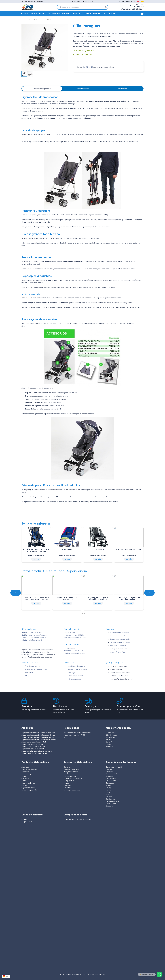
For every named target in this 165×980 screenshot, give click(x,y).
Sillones (66, 783)
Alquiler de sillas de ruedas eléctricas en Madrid (38, 735)
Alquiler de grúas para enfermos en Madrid (36, 751)
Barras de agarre (27, 774)
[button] (81, 613)
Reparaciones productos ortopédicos (77, 733)
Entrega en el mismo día (118, 649)
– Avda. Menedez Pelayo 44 (34, 635)
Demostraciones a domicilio (120, 639)
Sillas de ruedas (111, 735)
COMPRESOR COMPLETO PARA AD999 (67, 598)
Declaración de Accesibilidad (78, 669)
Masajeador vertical (71, 772)
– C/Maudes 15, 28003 (32, 633)
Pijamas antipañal (70, 776)
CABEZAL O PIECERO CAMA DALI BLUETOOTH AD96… (36, 598)
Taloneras (67, 788)
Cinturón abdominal (28, 783)
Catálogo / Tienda (27, 13)
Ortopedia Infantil (26, 20)
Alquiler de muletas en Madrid (32, 744)
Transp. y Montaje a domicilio (120, 642)
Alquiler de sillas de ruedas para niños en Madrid (38, 740)
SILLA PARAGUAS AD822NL (128, 549)
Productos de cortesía (118, 646)
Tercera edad (111, 733)
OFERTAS (112, 13)
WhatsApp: (74, 635)
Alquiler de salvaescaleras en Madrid (34, 742)
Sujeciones (67, 785)
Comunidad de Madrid (114, 767)
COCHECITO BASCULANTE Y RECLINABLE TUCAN (36, 550)
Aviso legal (71, 673)
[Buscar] (106, 7)
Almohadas (25, 767)
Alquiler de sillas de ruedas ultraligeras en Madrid (38, 737)
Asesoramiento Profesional (119, 633)
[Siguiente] (149, 593)
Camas (23, 781)
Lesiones (109, 744)
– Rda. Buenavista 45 (31, 640)
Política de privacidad (75, 676)
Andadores (25, 772)
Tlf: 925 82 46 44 (69, 648)
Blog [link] (65, 737)
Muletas (66, 774)
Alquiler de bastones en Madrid (32, 749)
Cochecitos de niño (39, 20)
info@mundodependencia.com (75, 638)
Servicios (77, 13)
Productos (109, 746)
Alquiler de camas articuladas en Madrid (35, 753)
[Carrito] (142, 13)
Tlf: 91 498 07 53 (69, 633)
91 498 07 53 (88, 67)
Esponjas (67, 767)
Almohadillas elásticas (29, 769)
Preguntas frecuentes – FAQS (36, 669)
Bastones (24, 776)
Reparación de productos (95, 13)
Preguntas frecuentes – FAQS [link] (74, 735)
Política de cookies (74, 679)
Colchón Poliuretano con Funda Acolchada (129, 598)
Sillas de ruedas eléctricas (73, 778)
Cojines (24, 785)
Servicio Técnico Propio (118, 652)
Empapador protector (29, 790)
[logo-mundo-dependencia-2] (27, 7)
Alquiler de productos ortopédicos (54, 13)
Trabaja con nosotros (32, 666)
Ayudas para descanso (72, 790)
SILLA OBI (67, 549)
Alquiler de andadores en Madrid (33, 746)
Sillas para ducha (69, 781)
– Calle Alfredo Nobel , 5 (33, 638)
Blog (27, 676)
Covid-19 (109, 742)
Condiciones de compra (76, 666)
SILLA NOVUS (98, 549)
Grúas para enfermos (71, 769)
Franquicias (29, 673)
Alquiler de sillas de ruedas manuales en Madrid (38, 733)
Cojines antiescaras (28, 788)
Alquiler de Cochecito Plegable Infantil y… (98, 598)
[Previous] (15, 593)
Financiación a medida (118, 636)
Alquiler (108, 740)
